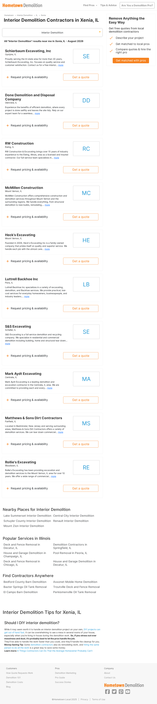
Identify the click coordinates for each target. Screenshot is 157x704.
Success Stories (63, 682)
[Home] (22, 5)
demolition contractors (42, 644)
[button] (107, 691)
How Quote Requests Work (19, 673)
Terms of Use (98, 699)
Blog (8, 686)
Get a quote (80, 77)
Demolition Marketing (65, 673)
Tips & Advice (108, 5)
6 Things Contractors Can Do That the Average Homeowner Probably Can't (54, 650)
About (107, 673)
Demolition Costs (14, 682)
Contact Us (109, 677)
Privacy (84, 699)
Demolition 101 (13, 677)
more (60, 65)
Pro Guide (60, 677)
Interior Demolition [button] (52, 32)
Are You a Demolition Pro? (137, 5)
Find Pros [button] (88, 5)
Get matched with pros (131, 60)
